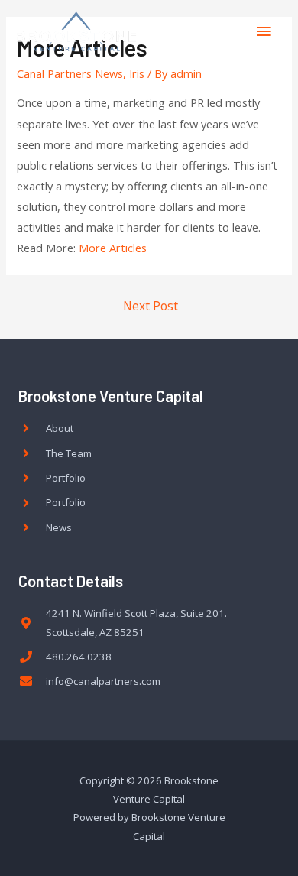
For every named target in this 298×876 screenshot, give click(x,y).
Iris (136, 73)
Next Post (150, 305)
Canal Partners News (70, 73)
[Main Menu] (264, 31)
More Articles (113, 247)
